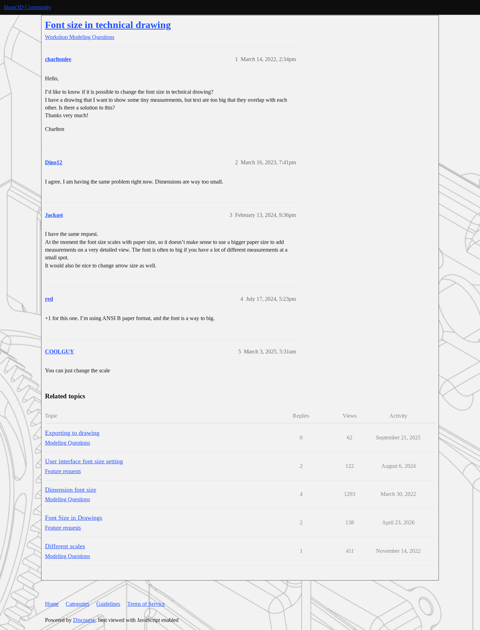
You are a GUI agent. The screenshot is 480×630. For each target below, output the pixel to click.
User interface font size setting (84, 461)
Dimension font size (70, 489)
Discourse (84, 620)
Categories (77, 604)
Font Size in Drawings (73, 517)
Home (52, 604)
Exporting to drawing (72, 432)
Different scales (65, 546)
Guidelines (108, 604)
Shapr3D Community (27, 7)
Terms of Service (146, 604)
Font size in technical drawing (108, 24)
